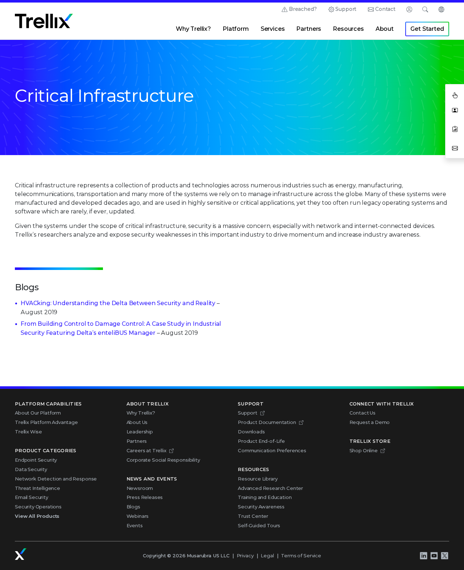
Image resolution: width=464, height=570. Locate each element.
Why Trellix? (193, 28)
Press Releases (145, 497)
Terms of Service (301, 555)
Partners (308, 28)
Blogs (133, 506)
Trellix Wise (28, 431)
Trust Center (253, 516)
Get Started (427, 28)
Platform (236, 28)
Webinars (138, 516)
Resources (348, 28)
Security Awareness (261, 506)
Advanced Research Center (270, 488)
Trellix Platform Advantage (46, 422)
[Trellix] (20, 554)
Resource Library (257, 479)
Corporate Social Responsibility (163, 460)
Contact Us (362, 413)
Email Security (31, 497)
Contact (385, 9)
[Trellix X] (444, 555)
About (385, 28)
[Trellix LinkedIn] (423, 555)
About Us (137, 422)
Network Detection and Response (56, 479)
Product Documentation (267, 422)
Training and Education (264, 497)
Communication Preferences (272, 450)
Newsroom (140, 488)
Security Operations (38, 506)
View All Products (37, 516)
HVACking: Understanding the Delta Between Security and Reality (118, 303)
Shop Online (363, 450)
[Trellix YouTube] (434, 555)
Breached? (303, 9)
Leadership (140, 431)
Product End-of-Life (261, 441)
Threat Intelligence (37, 488)
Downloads (251, 431)
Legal (267, 555)
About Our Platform (38, 413)
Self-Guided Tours (259, 525)
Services (273, 28)
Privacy (245, 555)
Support (345, 9)
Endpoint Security (36, 460)
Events (135, 525)
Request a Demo (369, 422)
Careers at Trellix (146, 450)
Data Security (31, 469)
